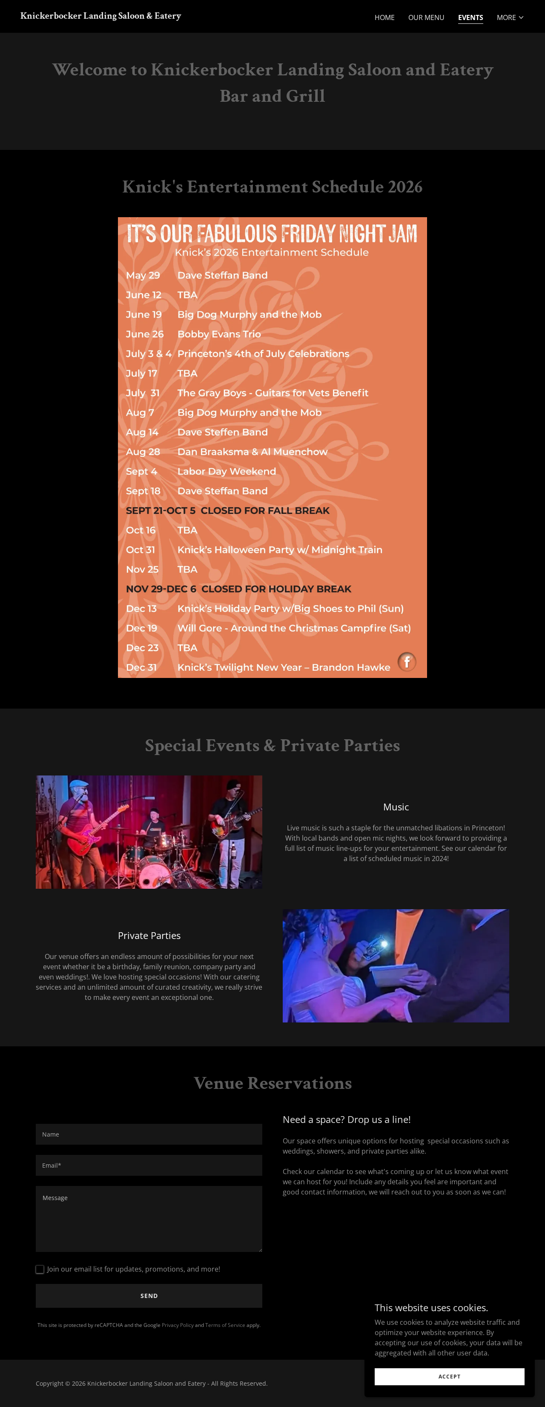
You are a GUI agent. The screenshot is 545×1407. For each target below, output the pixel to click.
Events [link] (470, 17)
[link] (100, 16)
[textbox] (149, 1134)
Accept (450, 1376)
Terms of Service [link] (225, 1325)
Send (149, 1296)
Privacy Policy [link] (178, 1325)
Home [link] (385, 17)
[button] (511, 17)
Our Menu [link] (426, 17)
